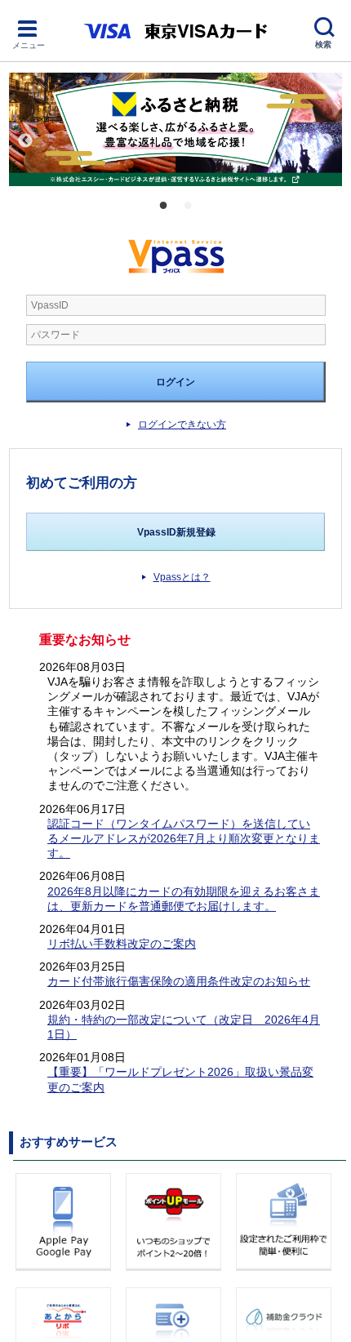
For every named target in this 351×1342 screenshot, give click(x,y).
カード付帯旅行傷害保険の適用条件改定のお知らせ (178, 981)
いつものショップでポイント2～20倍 (175, 1222)
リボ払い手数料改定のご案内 (121, 943)
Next (326, 141)
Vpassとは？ (182, 577)
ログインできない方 (182, 424)
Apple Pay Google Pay (65, 1222)
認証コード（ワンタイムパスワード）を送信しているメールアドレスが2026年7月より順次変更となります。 (183, 838)
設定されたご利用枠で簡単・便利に (285, 1222)
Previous (25, 141)
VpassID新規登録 (176, 532)
